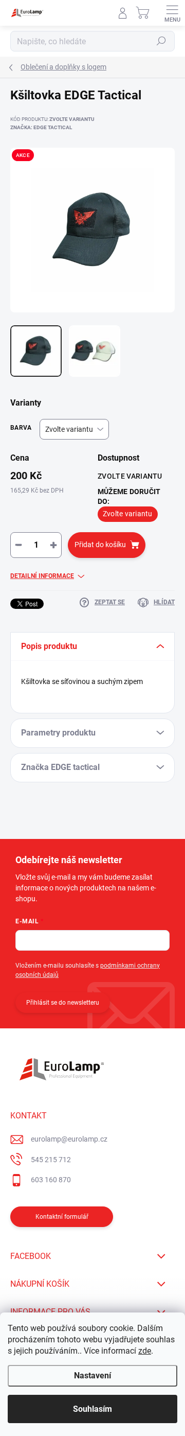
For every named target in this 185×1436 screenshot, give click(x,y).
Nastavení (92, 1375)
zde (144, 1351)
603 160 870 (51, 1180)
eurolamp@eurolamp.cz (69, 1139)
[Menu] (172, 13)
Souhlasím (92, 1409)
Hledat (161, 41)
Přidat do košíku (100, 544)
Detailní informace (42, 576)
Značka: (41, 127)
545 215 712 (51, 1159)
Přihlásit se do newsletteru (62, 1002)
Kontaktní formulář (61, 1216)
